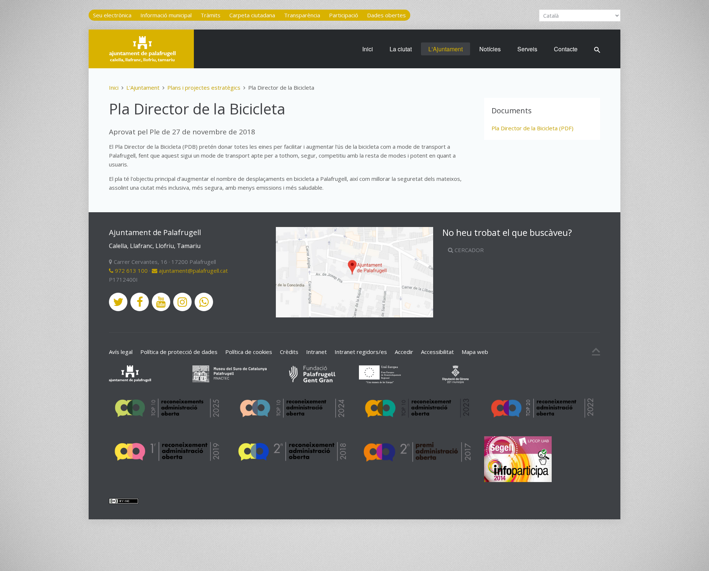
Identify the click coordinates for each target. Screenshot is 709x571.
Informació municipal (166, 15)
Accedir (404, 351)
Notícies (490, 49)
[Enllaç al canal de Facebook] (139, 302)
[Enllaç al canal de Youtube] (161, 302)
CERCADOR (468, 250)
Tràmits (210, 15)
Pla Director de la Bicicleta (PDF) (532, 128)
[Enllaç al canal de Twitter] (118, 302)
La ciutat (401, 49)
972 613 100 (130, 270)
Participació (343, 15)
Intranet (316, 351)
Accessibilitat (437, 351)
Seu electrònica (112, 15)
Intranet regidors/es (361, 351)
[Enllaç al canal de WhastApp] (204, 302)
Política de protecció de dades (179, 351)
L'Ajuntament (445, 49)
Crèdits (289, 351)
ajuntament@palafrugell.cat (192, 270)
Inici (367, 49)
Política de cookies (248, 351)
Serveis (527, 49)
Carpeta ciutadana (252, 15)
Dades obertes (386, 15)
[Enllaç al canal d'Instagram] (182, 302)
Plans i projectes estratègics (203, 87)
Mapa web (475, 351)
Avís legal (121, 351)
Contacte (566, 49)
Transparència (302, 15)
